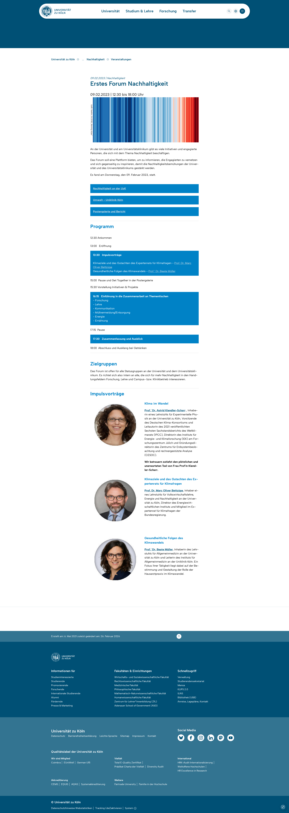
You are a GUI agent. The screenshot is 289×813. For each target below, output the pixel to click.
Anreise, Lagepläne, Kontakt (193, 701)
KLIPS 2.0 (183, 689)
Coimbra (56, 762)
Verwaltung (184, 677)
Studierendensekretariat (191, 681)
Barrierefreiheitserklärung (82, 736)
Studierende (58, 681)
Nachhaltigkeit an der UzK (109, 188)
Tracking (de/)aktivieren (108, 808)
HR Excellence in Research (192, 770)
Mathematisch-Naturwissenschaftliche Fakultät (140, 693)
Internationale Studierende (65, 693)
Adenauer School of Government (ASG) (136, 705)
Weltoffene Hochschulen (191, 766)
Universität (110, 11)
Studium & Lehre (139, 11)
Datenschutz (58, 736)
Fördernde (57, 701)
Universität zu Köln (63, 59)
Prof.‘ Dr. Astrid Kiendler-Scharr (164, 410)
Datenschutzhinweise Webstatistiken (71, 808)
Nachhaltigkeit (96, 59)
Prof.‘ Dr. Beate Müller (161, 271)
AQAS (74, 784)
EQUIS (64, 784)
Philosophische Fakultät (127, 689)
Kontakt (152, 736)
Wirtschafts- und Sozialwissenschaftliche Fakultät (141, 677)
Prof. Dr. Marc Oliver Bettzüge (163, 490)
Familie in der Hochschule (153, 784)
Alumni (55, 697)
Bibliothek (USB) (187, 697)
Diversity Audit (155, 766)
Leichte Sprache (108, 736)
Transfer (189, 11)
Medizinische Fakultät (126, 685)
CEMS (54, 784)
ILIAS (180, 693)
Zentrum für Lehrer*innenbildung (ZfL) (135, 701)
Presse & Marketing (62, 705)
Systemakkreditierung (93, 784)
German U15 (83, 762)
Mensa (181, 685)
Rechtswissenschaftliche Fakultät (132, 681)
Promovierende (59, 685)
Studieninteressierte (62, 677)
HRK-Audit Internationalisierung (195, 762)
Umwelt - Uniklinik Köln (108, 200)
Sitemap (124, 736)
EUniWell (69, 762)
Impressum (138, 736)
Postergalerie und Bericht (109, 211)
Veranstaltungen (121, 59)
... (83, 59)
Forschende (57, 689)
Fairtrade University (125, 784)
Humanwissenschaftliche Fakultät (132, 697)
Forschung (168, 11)
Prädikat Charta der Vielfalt (129, 766)
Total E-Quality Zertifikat (127, 762)
